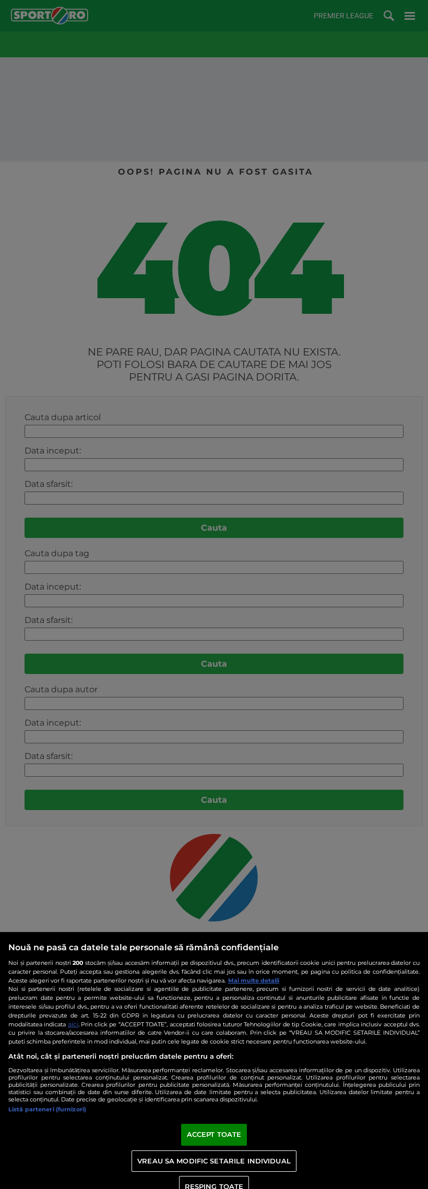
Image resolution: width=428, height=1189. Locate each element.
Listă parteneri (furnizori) (47, 1109)
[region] (214, 1060)
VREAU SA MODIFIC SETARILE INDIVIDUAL (214, 1161)
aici (73, 1024)
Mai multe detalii (253, 980)
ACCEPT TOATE (214, 1134)
